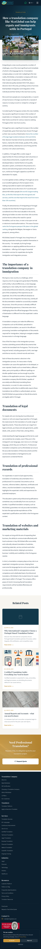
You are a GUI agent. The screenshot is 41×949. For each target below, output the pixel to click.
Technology (5, 867)
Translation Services (7, 819)
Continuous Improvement (8, 825)
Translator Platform (7, 806)
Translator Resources (7, 899)
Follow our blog (6, 887)
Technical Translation (7, 835)
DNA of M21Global (6, 792)
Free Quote (4, 906)
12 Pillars (4, 796)
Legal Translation (6, 838)
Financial (4, 864)
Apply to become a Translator (9, 809)
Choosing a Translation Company (10, 789)
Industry (4, 871)
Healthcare (4, 874)
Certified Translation (7, 832)
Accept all (11, 940)
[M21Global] (7, 3)
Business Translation (7, 841)
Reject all (29, 940)
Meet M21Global (6, 783)
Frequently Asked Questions (9, 890)
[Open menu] (37, 3)
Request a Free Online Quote (9, 909)
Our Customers (6, 799)
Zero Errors (5, 829)
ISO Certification (6, 786)
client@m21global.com (10, 919)
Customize (20, 944)
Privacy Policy (22, 937)
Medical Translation (7, 847)
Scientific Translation (7, 851)
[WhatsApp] (26, 3)
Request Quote (22, 761)
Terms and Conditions (7, 893)
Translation (20, 12)
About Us (4, 780)
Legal (3, 861)
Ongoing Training (6, 854)
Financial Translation (7, 844)
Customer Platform (7, 884)
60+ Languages (6, 822)
